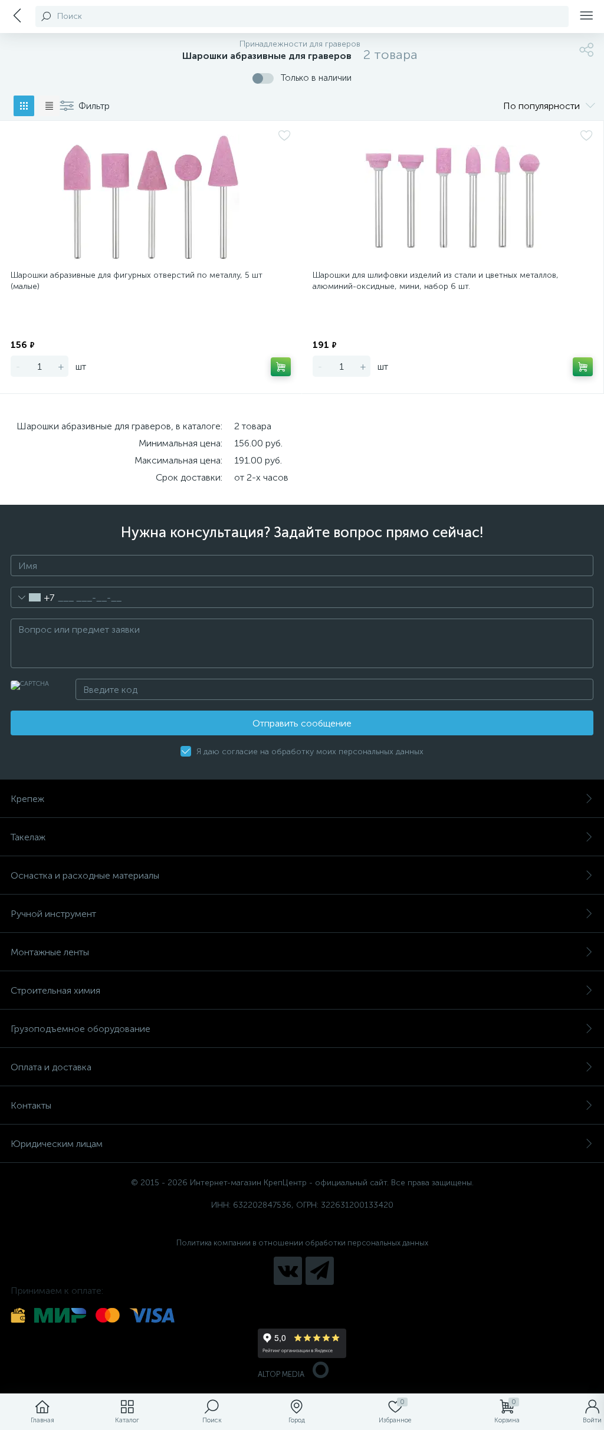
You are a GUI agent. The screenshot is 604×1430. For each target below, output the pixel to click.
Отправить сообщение (302, 723)
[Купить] (281, 366)
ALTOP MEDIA (281, 1374)
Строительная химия (55, 990)
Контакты (31, 1105)
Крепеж (27, 798)
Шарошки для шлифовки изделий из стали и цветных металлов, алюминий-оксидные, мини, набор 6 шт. (436, 280)
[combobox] (32, 597)
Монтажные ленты (50, 952)
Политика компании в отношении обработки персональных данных (302, 1242)
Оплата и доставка (51, 1067)
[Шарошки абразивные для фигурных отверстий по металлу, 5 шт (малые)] (151, 197)
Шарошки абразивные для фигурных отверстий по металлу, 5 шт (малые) (136, 280)
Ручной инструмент (53, 913)
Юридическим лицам (57, 1143)
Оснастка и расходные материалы (85, 875)
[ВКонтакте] (288, 1271)
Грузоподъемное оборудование (80, 1028)
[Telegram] (320, 1271)
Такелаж (28, 837)
